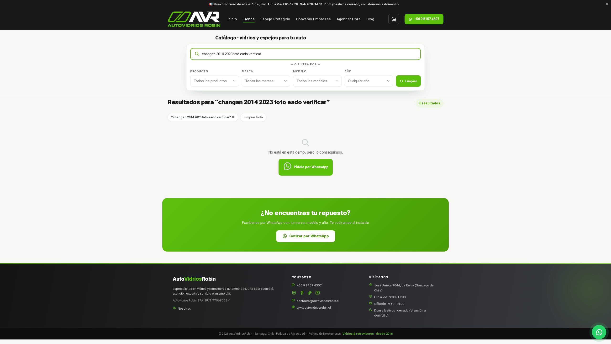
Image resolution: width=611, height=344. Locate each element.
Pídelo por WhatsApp (311, 167)
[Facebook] (302, 293)
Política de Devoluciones (325, 333)
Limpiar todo (253, 117)
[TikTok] (309, 293)
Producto (199, 71)
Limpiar (411, 81)
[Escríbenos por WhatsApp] (599, 332)
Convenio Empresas (313, 19)
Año (348, 71)
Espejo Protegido (275, 19)
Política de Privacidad (290, 333)
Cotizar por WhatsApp (309, 236)
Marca (247, 71)
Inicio (232, 19)
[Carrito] (393, 19)
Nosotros (184, 308)
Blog (370, 19)
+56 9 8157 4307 (309, 285)
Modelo (299, 71)
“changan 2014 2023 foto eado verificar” (201, 117)
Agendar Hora (349, 19)
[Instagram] (294, 293)
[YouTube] (317, 293)
